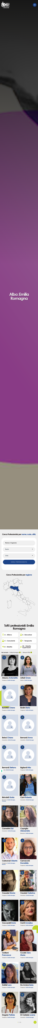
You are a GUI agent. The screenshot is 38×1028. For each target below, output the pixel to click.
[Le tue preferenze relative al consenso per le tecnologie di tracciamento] (2, 771)
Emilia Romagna (14, 652)
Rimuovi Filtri (26, 652)
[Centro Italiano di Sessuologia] (5, 4)
